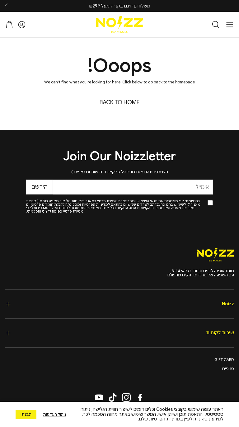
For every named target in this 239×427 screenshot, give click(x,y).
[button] (229, 24)
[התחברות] (21, 24)
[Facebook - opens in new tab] (140, 397)
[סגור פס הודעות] (6, 4)
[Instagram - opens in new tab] (126, 397)
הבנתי (26, 414)
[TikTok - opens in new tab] (112, 397)
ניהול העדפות (54, 414)
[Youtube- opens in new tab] (99, 397)
